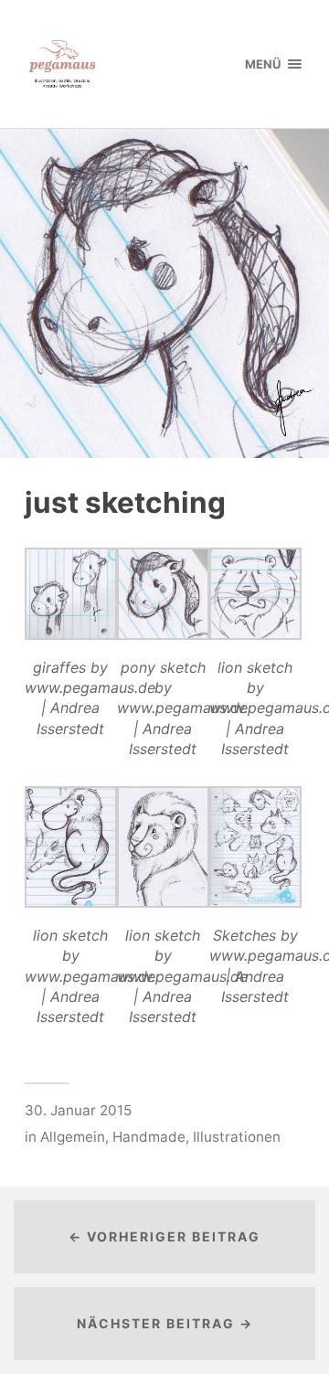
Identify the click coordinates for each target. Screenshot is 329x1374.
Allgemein (72, 1136)
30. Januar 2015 (78, 1110)
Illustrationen (237, 1136)
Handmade (149, 1136)
